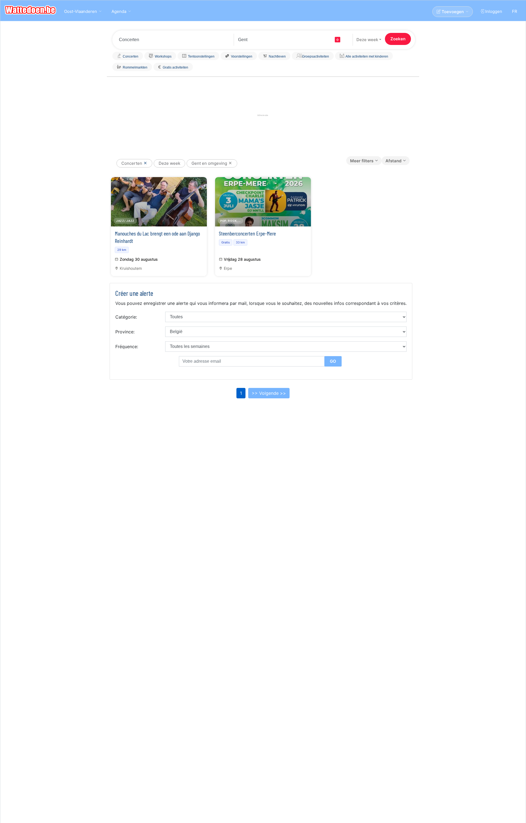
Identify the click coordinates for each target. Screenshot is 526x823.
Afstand (393, 160)
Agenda (119, 11)
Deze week (367, 39)
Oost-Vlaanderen (80, 11)
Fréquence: (126, 346)
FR (514, 11)
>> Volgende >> (269, 393)
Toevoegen (452, 11)
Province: (125, 331)
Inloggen (493, 11)
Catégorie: (126, 317)
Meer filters (361, 160)
